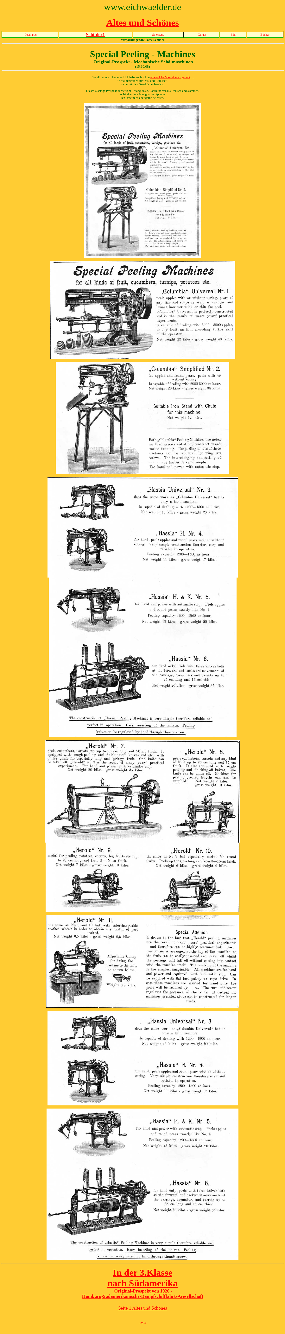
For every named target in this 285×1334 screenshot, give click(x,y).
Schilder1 (95, 34)
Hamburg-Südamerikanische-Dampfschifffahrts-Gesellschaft (142, 1296)
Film (233, 34)
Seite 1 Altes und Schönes (142, 1308)
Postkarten (31, 34)
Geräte (202, 34)
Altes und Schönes (142, 22)
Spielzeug (158, 34)
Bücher (264, 34)
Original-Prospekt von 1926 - (142, 1290)
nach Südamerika (142, 1283)
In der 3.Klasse (142, 1272)
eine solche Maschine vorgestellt (170, 77)
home (143, 1322)
